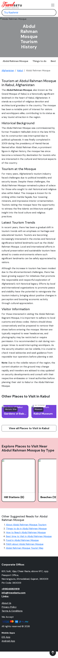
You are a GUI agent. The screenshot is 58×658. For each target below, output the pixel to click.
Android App (8, 640)
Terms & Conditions (12, 610)
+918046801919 (11, 588)
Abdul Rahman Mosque (15, 61)
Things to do (39, 61)
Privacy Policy (9, 606)
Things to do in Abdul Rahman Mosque (26, 528)
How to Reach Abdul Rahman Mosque (26, 532)
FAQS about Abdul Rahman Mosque (24, 544)
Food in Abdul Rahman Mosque (22, 540)
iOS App (6, 637)
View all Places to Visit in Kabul (29, 428)
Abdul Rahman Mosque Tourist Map (24, 548)
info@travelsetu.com (13, 592)
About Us (6, 603)
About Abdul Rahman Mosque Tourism (26, 524)
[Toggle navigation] (52, 5)
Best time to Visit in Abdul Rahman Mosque (29, 536)
